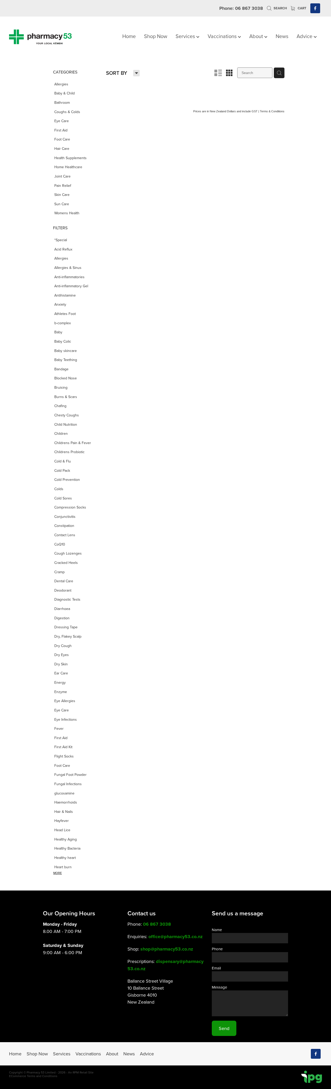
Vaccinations (223, 36)
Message (219, 987)
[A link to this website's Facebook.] (315, 8)
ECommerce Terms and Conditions (33, 1076)
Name (217, 930)
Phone (217, 949)
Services (186, 36)
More (57, 872)
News (282, 36)
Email (216, 968)
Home (129, 36)
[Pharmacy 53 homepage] (40, 36)
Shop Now (155, 36)
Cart (301, 8)
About (256, 36)
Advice (305, 36)
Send (224, 1028)
